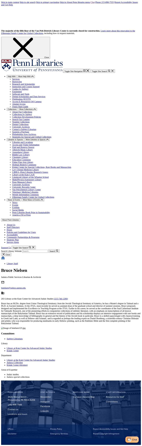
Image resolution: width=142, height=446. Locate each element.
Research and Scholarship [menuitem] (23, 84)
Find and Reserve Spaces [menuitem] (23, 147)
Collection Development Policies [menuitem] (26, 117)
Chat (93, 2)
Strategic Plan (13, 240)
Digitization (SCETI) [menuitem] (21, 99)
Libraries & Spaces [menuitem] (15, 140)
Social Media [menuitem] (18, 210)
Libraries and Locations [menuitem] (22, 142)
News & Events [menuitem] (14, 200)
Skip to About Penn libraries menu (75, 2)
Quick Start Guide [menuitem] (20, 106)
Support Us (6, 247)
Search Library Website (11, 251)
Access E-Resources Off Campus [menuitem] (26, 101)
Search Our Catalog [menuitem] (21, 119)
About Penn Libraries (10, 220)
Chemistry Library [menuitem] (20, 157)
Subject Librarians (15, 339)
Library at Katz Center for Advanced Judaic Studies (29, 348)
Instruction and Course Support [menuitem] (26, 86)
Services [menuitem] (16, 79)
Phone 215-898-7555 (104, 2)
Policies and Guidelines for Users (21, 232)
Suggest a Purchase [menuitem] (20, 132)
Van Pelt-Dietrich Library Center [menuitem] (26, 189)
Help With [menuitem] (12, 76)
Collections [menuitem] (12, 109)
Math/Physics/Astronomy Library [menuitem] (26, 179)
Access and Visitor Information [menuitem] (25, 145)
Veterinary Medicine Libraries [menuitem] (25, 192)
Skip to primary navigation (47, 2)
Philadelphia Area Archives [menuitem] (24, 134)
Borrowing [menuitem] (17, 81)
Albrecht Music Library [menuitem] (22, 150)
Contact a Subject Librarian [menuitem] (24, 129)
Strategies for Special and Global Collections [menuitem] (31, 137)
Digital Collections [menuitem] (20, 124)
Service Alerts (13, 242)
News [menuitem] (14, 202)
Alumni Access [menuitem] (19, 104)
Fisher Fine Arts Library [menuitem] (22, 162)
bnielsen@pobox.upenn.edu (13, 288)
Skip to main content (10, 2)
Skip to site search (28, 2)
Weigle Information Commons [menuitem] (25, 194)
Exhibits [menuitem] (15, 207)
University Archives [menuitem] (21, 127)
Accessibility (12, 235)
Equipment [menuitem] (17, 91)
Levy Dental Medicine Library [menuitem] (25, 170)
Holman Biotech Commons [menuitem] (24, 165)
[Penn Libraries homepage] (32, 71)
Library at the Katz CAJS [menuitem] (23, 174)
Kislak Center (13, 350)
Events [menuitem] (15, 205)
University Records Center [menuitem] (24, 187)
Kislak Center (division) (17, 365)
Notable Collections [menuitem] (21, 122)
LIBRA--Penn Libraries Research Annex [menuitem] (30, 172)
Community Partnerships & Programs (23, 237)
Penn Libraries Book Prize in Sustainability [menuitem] (31, 212)
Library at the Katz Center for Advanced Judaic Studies (31, 360)
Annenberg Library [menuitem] (20, 152)
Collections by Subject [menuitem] (22, 114)
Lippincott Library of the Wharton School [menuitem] (30, 177)
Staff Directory (13, 227)
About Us (11, 225)
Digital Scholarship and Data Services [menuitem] (28, 96)
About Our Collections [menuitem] (22, 112)
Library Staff (12, 263)
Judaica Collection (15, 362)
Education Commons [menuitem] (21, 160)
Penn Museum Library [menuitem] (22, 182)
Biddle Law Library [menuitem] (21, 155)
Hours (9, 230)
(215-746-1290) (61, 299)
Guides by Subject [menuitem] (20, 89)
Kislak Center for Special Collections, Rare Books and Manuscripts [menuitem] (41, 167)
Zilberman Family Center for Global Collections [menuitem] (33, 197)
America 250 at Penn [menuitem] (21, 215)
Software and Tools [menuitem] (20, 94)
